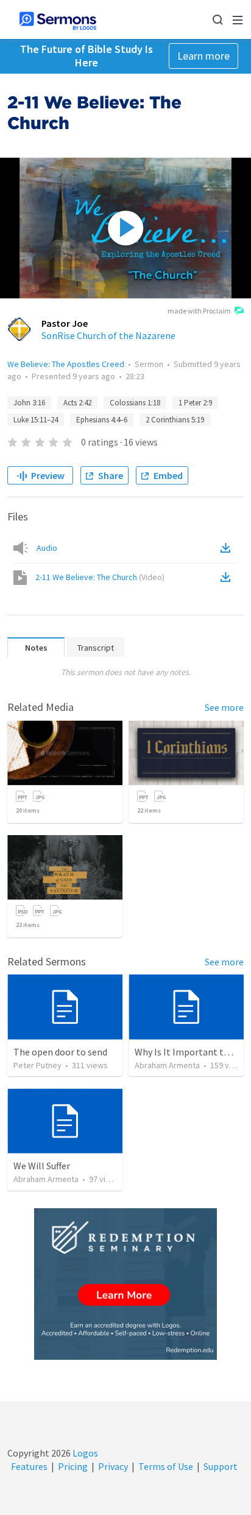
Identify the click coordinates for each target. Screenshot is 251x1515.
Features (29, 1466)
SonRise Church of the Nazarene (108, 335)
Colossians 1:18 (135, 402)
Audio (47, 547)
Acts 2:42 (77, 402)
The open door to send (60, 1052)
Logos (84, 1453)
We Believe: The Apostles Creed (65, 364)
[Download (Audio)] (228, 548)
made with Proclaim (199, 310)
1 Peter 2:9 (195, 402)
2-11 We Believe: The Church (99, 577)
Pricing (73, 1466)
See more (224, 707)
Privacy (113, 1466)
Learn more (203, 56)
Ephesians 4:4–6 (101, 420)
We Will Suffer (41, 1166)
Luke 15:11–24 (35, 420)
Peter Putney (37, 1065)
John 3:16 (29, 402)
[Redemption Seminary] (125, 1284)
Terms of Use (165, 1466)
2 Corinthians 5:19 (175, 420)
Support (220, 1466)
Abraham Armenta (167, 1065)
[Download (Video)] (228, 577)
